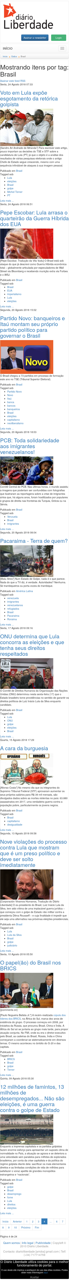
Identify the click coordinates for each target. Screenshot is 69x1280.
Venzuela (12, 516)
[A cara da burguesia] (26, 769)
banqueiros (13, 409)
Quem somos (11, 1243)
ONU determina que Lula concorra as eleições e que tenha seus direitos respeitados (32, 644)
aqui (46, 1272)
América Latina (24, 591)
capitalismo (13, 419)
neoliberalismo (15, 423)
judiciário (12, 945)
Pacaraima (13, 615)
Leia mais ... (7, 200)
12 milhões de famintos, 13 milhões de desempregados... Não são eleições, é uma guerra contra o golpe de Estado (32, 1098)
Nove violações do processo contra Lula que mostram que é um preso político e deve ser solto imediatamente (33, 853)
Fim (37, 1227)
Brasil (19, 170)
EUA (9, 290)
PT (8, 195)
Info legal (27, 1243)
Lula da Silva (14, 935)
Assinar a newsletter (35, 37)
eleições (11, 181)
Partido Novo (14, 391)
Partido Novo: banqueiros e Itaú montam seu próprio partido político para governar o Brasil (32, 326)
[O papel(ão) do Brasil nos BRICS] (26, 990)
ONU (10, 720)
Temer (11, 1069)
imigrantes (13, 523)
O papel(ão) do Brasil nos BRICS (30, 965)
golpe (10, 188)
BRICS (11, 1059)
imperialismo (14, 294)
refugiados (13, 608)
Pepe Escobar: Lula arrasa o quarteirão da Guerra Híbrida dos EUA (34, 218)
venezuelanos (15, 605)
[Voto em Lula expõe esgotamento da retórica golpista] (26, 127)
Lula (9, 177)
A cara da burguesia (24, 748)
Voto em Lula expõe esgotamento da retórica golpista (29, 98)
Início (8, 48)
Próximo (25, 1227)
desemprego (14, 1194)
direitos (11, 1204)
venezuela (13, 598)
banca (10, 402)
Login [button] (59, 37)
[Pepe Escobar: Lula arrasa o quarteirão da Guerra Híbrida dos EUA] (26, 243)
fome (10, 1197)
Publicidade (43, 1243)
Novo (10, 395)
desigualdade (14, 824)
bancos (11, 405)
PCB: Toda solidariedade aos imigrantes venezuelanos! (29, 446)
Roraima (12, 619)
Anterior (17, 1221)
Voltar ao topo (58, 1273)
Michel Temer (14, 192)
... (51, 1221)
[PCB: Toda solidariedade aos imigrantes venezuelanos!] (26, 470)
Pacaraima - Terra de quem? (34, 540)
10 (15, 1227)
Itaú (9, 398)
